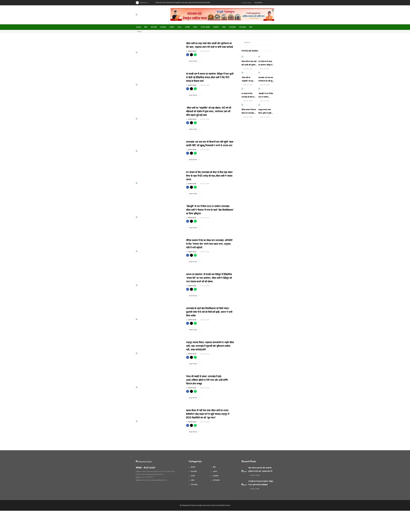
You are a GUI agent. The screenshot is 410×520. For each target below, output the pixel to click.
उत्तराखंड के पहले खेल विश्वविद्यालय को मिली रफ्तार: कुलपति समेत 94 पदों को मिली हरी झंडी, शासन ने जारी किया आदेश (209, 312)
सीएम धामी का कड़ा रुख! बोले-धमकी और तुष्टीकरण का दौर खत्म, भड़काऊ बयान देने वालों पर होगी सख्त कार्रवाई (260, 471)
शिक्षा (250, 27)
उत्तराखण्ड (163, 27)
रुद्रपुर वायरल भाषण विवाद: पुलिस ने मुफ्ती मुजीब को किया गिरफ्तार (265, 113)
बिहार (145, 27)
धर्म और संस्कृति (205, 27)
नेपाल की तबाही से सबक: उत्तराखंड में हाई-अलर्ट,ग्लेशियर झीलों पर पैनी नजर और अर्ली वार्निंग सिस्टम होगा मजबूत (207, 380)
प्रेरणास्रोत (232, 27)
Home (139, 31)
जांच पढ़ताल (242, 27)
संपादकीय (216, 27)
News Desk (192, 51)
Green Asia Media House (221, 505)
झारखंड (138, 27)
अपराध (179, 27)
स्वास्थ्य (195, 27)
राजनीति (187, 27)
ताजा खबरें (154, 27)
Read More (193, 61)
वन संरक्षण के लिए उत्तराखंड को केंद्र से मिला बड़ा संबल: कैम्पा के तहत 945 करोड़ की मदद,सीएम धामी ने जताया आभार (209, 176)
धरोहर (224, 27)
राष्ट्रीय (172, 27)
